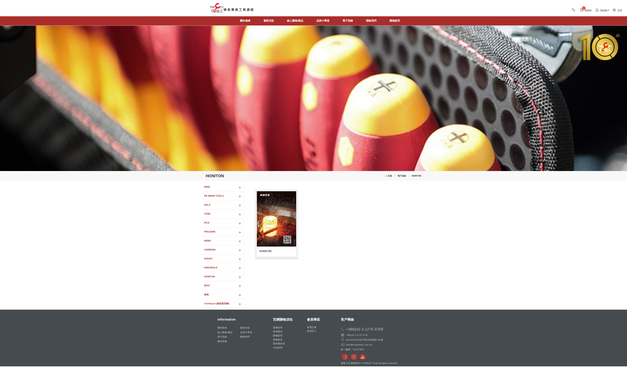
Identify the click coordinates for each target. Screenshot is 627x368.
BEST (207, 285)
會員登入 (312, 331)
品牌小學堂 (323, 20)
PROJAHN (209, 231)
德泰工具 (231, 9)
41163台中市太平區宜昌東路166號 (364, 339)
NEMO (207, 240)
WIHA (207, 187)
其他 (206, 294)
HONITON (209, 276)
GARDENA (210, 249)
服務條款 (278, 339)
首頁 (390, 176)
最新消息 (269, 20)
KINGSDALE (210, 267)
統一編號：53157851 (352, 349)
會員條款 (278, 331)
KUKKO (208, 258)
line (354, 357)
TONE (207, 213)
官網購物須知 (283, 319)
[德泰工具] (226, 18)
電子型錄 (348, 20)
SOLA (207, 204)
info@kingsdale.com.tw (359, 344)
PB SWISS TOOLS (214, 196)
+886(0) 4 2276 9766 (357, 335)
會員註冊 (312, 327)
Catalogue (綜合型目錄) (216, 303)
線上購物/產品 (295, 20)
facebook (345, 357)
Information (226, 319)
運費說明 (278, 327)
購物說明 (395, 20)
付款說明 (278, 347)
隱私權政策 (279, 343)
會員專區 (313, 319)
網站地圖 (222, 341)
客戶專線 (347, 319)
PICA (206, 222)
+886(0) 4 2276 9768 (364, 329)
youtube (362, 357)
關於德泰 (245, 20)
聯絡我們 (371, 20)
